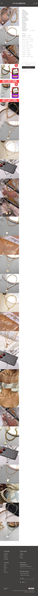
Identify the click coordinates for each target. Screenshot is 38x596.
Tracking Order (15, 590)
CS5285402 (29, 54)
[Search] (34, 3)
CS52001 (23, 39)
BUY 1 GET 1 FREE (25, 45)
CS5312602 (24, 50)
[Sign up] (33, 578)
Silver (5, 566)
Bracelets (21, 557)
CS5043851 (24, 52)
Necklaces (21, 554)
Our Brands (6, 553)
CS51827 (23, 48)
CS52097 (31, 41)
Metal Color (24, 33)
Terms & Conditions (25, 590)
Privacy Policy (20, 590)
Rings (21, 556)
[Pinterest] (22, 582)
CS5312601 (28, 48)
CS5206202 (29, 35)
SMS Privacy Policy (31, 590)
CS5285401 (24, 54)
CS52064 (30, 45)
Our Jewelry (6, 557)
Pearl (5, 569)
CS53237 (31, 56)
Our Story (5, 556)
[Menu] (2, 3)
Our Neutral (6, 559)
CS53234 (27, 56)
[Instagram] (20, 582)
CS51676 (28, 50)
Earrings (21, 553)
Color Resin (6, 572)
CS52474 (27, 41)
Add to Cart (28, 64)
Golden (5, 564)
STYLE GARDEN (6, 589)
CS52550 (31, 39)
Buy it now (28, 67)
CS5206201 (24, 35)
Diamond (5, 567)
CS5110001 (29, 37)
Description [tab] (24, 71)
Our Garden (6, 554)
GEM (5, 570)
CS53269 (28, 52)
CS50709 (23, 41)
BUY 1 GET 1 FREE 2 (25, 43)
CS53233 (23, 56)
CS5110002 (24, 37)
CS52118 (27, 39)
